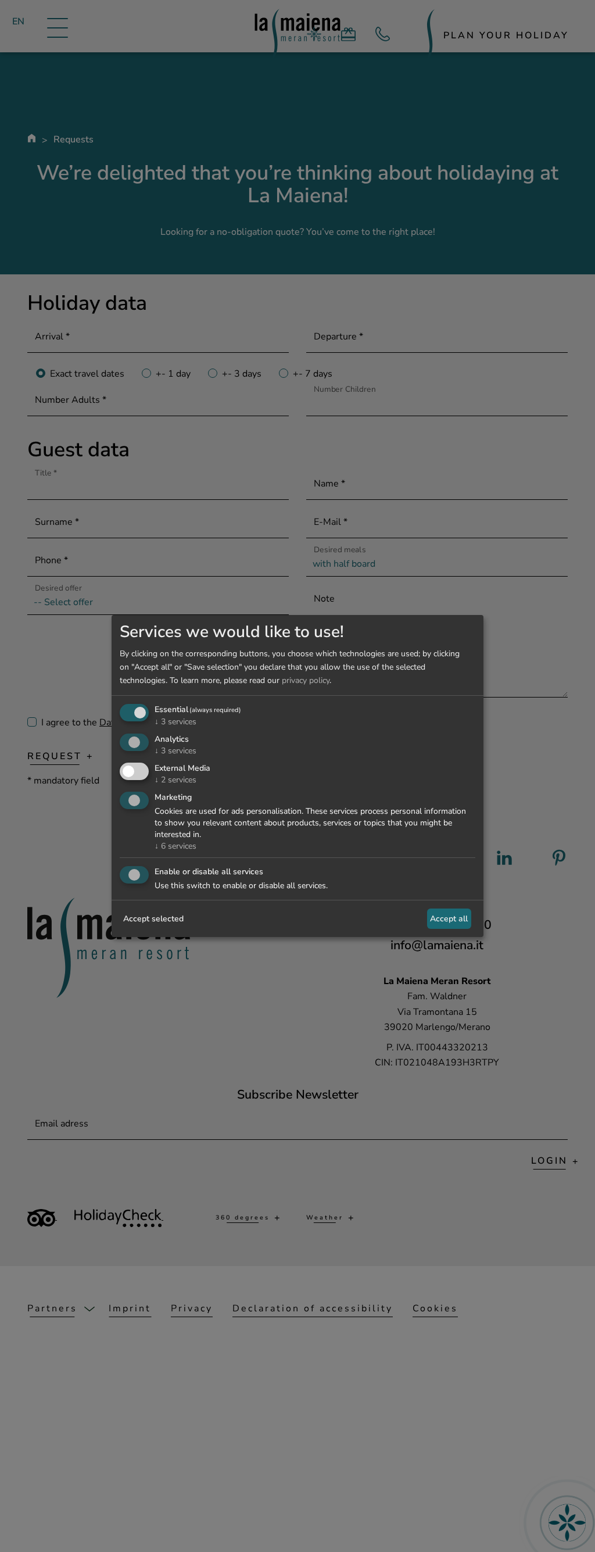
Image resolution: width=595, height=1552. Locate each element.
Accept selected (153, 918)
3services (175, 721)
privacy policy (305, 680)
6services (175, 846)
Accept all (449, 918)
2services (175, 779)
